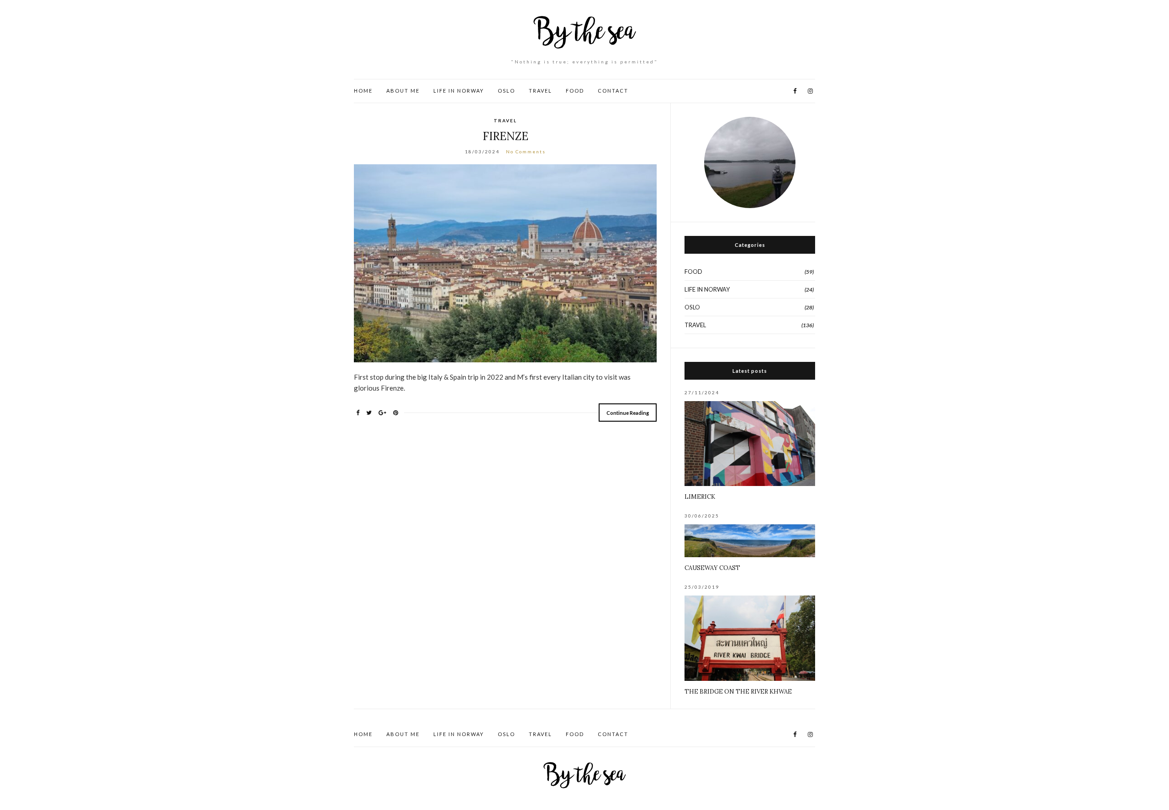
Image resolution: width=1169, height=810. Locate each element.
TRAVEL (540, 91)
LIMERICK (700, 497)
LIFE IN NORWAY (458, 91)
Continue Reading (627, 413)
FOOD (575, 91)
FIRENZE (505, 136)
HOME (363, 91)
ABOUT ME (403, 91)
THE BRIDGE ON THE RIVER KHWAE (738, 691)
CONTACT (613, 91)
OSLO (506, 91)
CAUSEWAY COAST (712, 568)
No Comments (526, 151)
